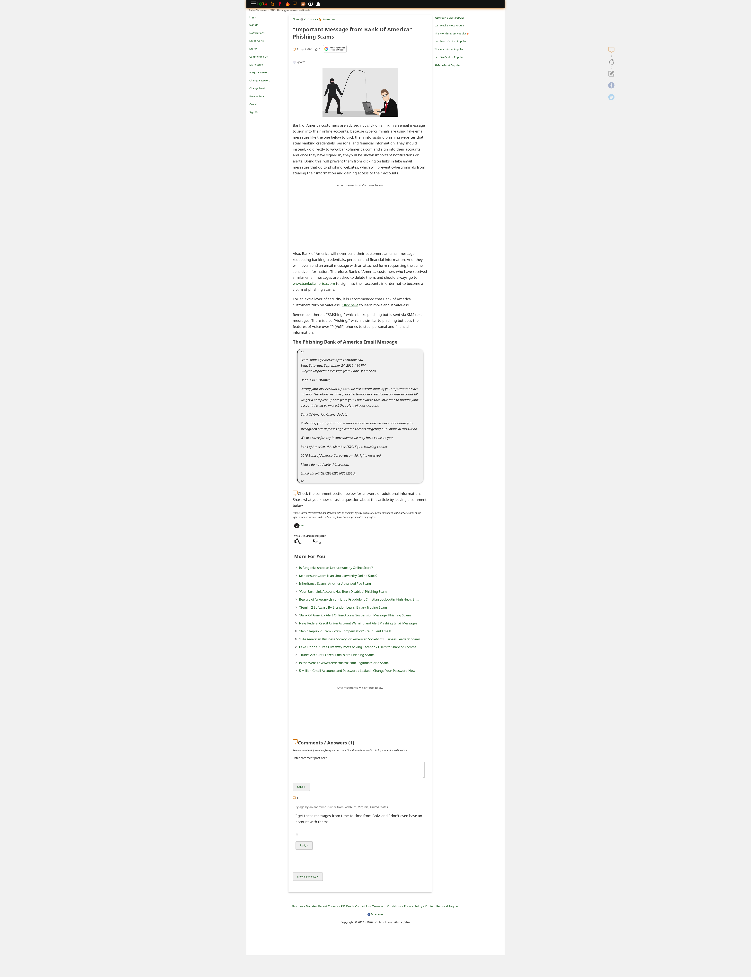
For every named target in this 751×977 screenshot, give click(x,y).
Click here (350, 304)
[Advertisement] (360, 215)
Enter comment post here (310, 758)
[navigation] (611, 62)
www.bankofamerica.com (314, 283)
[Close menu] (251, 118)
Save (301, 525)
